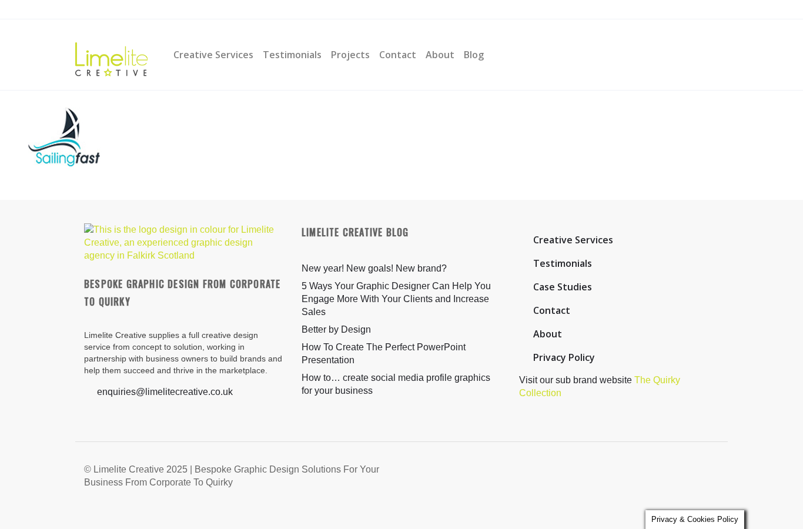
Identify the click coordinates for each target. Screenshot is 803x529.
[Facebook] (227, 10)
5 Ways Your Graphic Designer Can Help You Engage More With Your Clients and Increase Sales (396, 299)
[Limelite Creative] (111, 54)
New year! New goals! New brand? (374, 268)
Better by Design (336, 329)
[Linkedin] (271, 10)
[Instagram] (249, 10)
